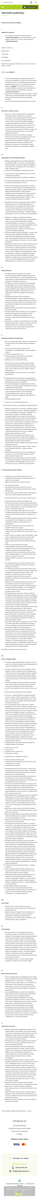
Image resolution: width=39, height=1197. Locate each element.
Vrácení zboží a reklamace (19, 1131)
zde (23, 1191)
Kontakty (19, 1134)
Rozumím (19, 1194)
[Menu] (2, 7)
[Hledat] (36, 2)
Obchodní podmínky (19, 1126)
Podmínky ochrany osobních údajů (19, 1128)
